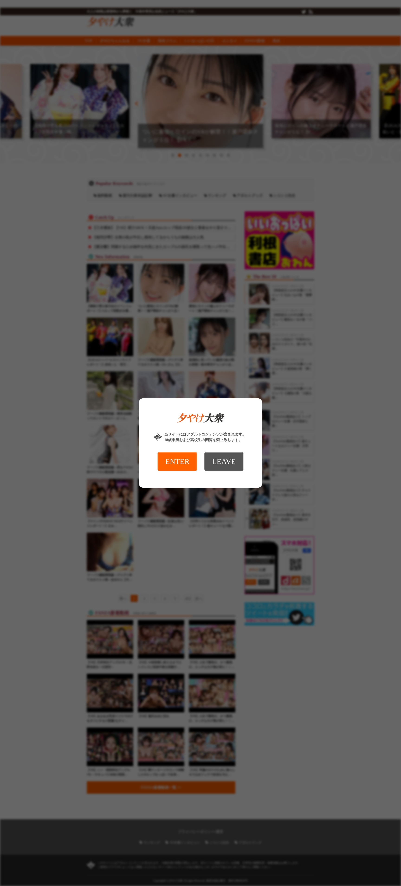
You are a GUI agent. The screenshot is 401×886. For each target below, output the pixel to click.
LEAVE (224, 461)
